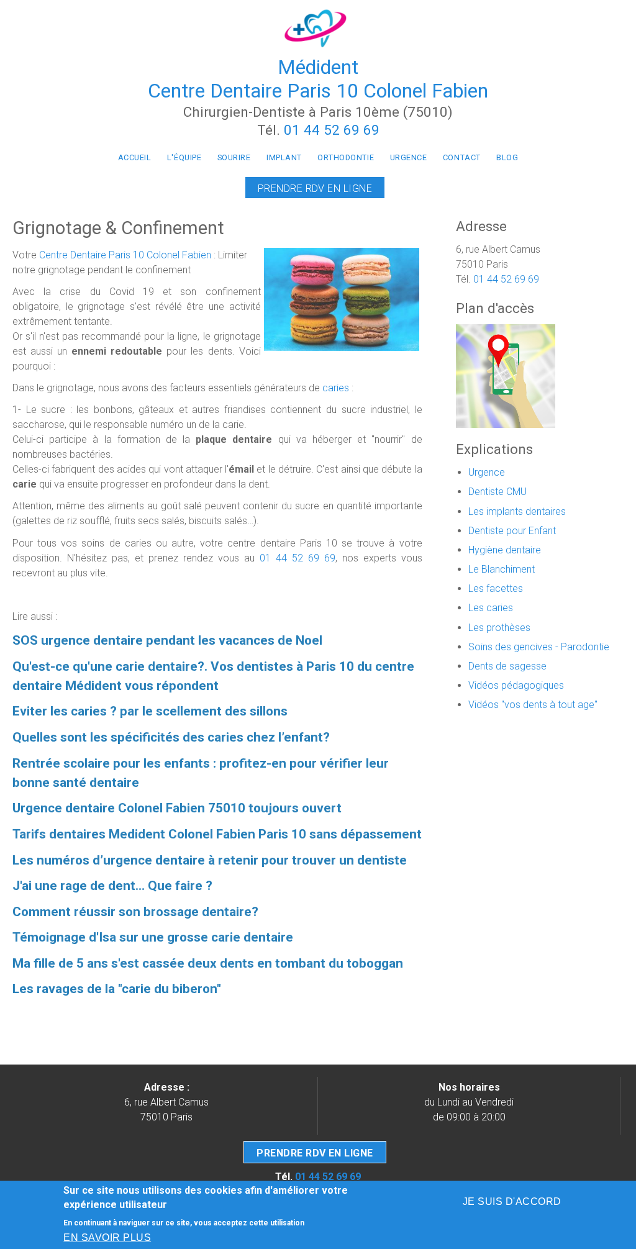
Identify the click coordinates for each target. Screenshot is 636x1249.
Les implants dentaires (517, 511)
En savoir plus (107, 1237)
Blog (507, 157)
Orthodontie (345, 157)
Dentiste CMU (497, 491)
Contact (462, 157)
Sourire (234, 157)
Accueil (135, 157)
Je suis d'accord (512, 1201)
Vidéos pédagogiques (516, 685)
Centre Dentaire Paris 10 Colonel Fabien (125, 255)
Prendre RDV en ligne (315, 188)
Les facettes (495, 588)
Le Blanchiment (501, 569)
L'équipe (184, 157)
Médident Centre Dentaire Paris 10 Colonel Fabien (318, 78)
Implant (284, 157)
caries (335, 388)
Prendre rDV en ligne (315, 1153)
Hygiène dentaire (504, 550)
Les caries (490, 608)
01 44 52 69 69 (331, 130)
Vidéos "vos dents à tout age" (532, 705)
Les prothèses (499, 628)
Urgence (408, 157)
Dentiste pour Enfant (512, 531)
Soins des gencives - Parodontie (538, 647)
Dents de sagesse (507, 666)
